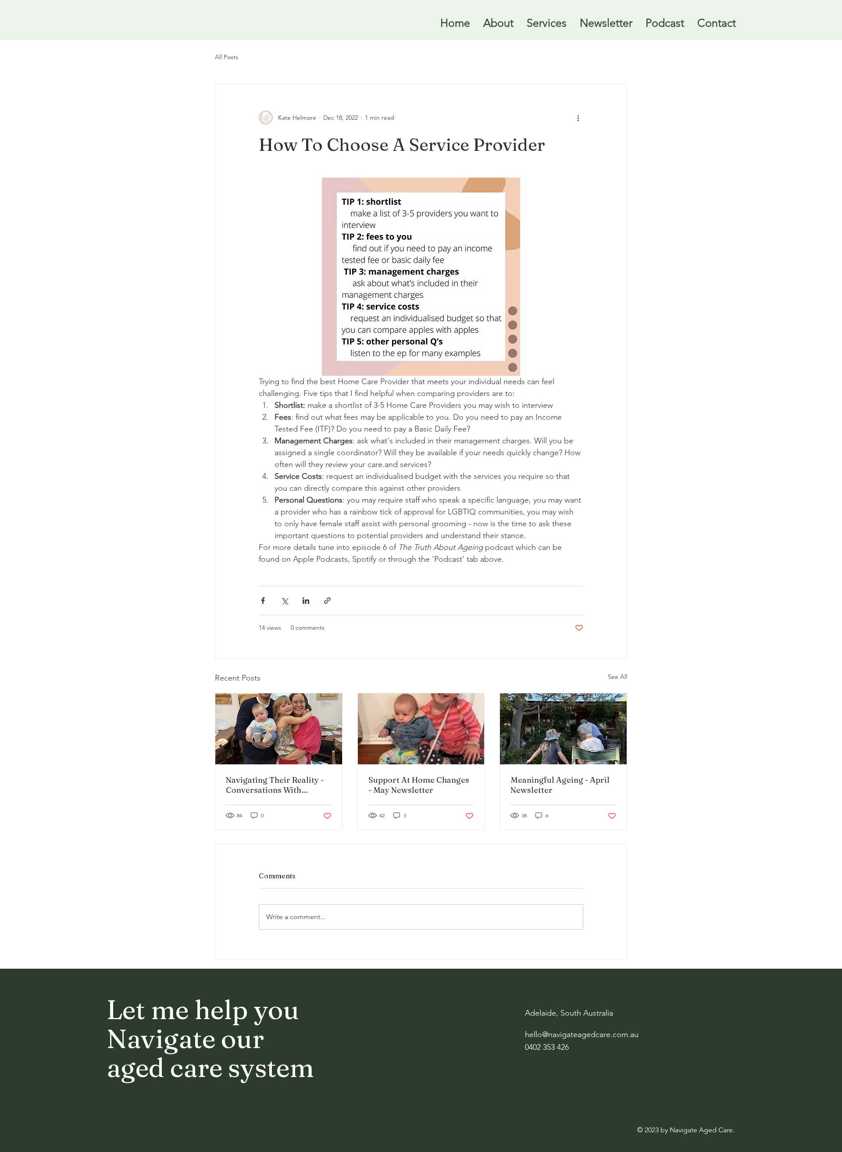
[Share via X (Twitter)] (284, 600)
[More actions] (578, 117)
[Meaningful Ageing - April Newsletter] (563, 728)
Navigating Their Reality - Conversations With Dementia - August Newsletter (275, 785)
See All (617, 677)
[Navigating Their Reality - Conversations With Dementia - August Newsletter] (278, 728)
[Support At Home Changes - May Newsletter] (421, 728)
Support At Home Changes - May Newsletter (418, 785)
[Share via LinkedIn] (306, 600)
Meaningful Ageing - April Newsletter (560, 785)
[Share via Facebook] (263, 600)
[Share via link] (327, 600)
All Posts (226, 57)
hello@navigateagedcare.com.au (582, 1034)
